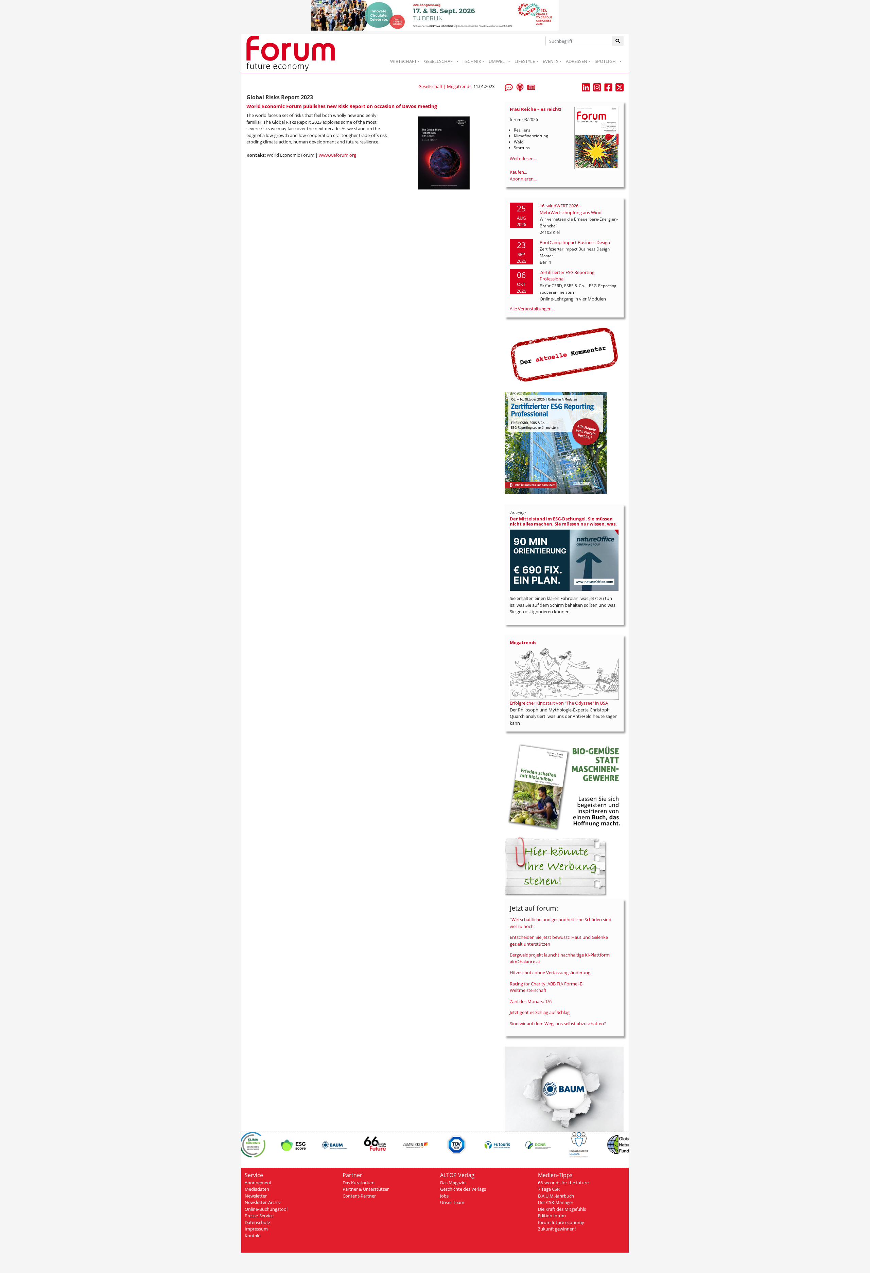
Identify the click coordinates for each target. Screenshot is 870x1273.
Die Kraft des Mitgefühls (562, 1209)
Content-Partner (359, 1196)
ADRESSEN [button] (576, 61)
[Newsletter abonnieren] (531, 87)
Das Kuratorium (359, 1183)
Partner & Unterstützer (366, 1189)
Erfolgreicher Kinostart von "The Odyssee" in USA (559, 703)
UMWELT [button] (498, 61)
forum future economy (561, 1222)
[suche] (618, 41)
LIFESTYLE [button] (525, 61)
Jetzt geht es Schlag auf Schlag (540, 1012)
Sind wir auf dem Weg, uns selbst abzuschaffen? (558, 1023)
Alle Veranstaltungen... (532, 309)
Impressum (256, 1229)
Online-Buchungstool (266, 1209)
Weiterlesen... (523, 158)
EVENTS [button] (550, 61)
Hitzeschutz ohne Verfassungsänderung (550, 972)
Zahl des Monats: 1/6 (531, 1001)
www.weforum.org (337, 155)
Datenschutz (257, 1222)
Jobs (444, 1196)
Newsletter (256, 1196)
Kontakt (253, 1236)
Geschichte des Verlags (463, 1189)
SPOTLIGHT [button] (606, 61)
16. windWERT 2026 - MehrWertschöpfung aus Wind (571, 209)
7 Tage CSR (549, 1189)
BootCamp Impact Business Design (575, 242)
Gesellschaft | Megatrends (444, 86)
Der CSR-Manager (555, 1202)
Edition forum (552, 1215)
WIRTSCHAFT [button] (403, 61)
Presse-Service (259, 1215)
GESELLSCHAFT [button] (439, 61)
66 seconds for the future (563, 1183)
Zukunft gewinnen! (557, 1229)
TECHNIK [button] (472, 61)
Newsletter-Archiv (263, 1202)
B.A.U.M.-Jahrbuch (556, 1196)
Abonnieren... (523, 179)
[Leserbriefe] (509, 87)
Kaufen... (518, 172)
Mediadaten (257, 1189)
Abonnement (258, 1183)
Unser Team (452, 1202)
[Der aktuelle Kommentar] (564, 354)
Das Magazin (453, 1183)
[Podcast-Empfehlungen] (520, 87)
